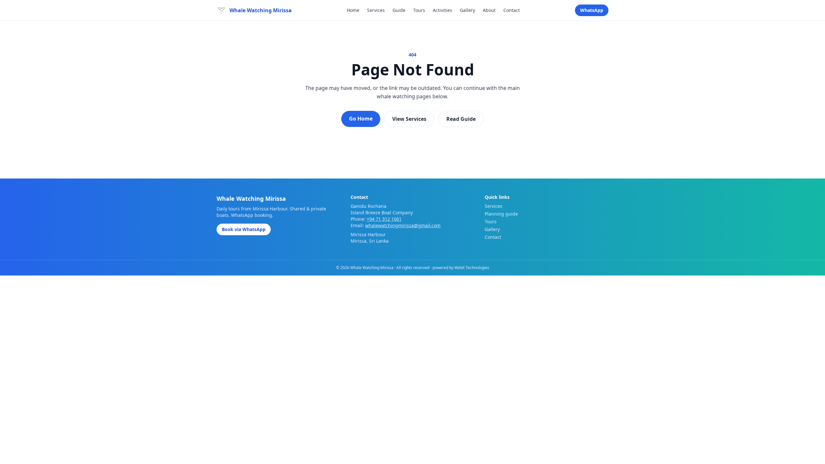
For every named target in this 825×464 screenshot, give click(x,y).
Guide (399, 10)
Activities (442, 10)
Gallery (467, 10)
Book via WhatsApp (244, 229)
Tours (419, 10)
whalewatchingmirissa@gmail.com (403, 225)
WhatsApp (591, 10)
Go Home (361, 118)
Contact (511, 10)
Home (353, 10)
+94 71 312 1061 (384, 219)
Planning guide (501, 214)
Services (376, 10)
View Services (409, 118)
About (489, 10)
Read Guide (461, 118)
